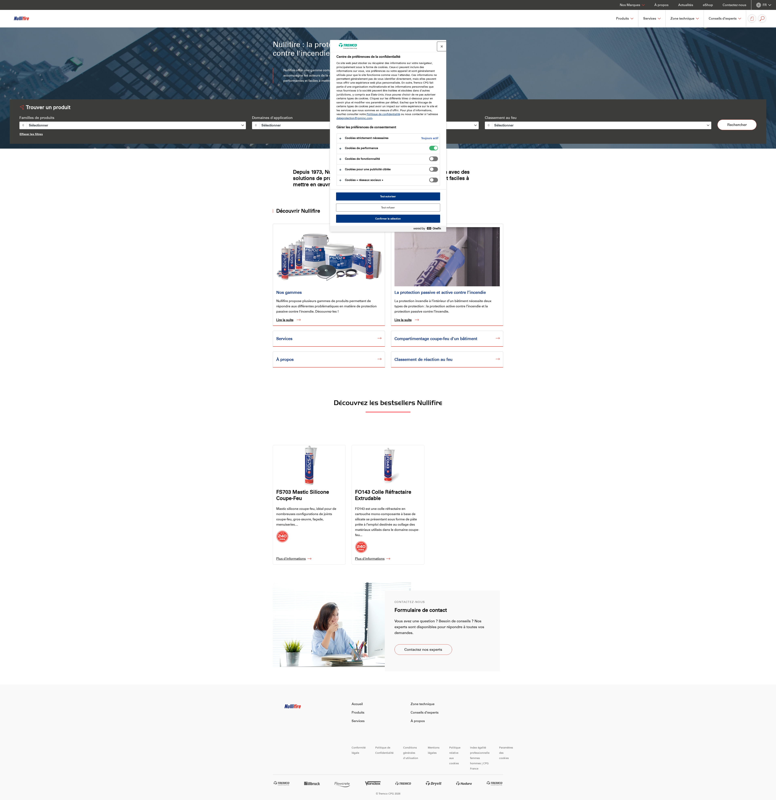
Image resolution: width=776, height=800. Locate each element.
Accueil (357, 704)
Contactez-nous (734, 5)
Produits (358, 712)
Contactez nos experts (423, 649)
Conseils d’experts (425, 712)
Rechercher (737, 125)
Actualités (685, 5)
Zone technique (422, 704)
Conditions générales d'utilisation (410, 753)
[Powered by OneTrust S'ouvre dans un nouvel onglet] (428, 229)
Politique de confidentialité (383, 114)
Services (358, 721)
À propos (661, 5)
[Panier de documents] (752, 18)
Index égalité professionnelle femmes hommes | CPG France (479, 758)
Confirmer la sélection (388, 218)
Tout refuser (388, 207)
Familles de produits (36, 117)
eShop (708, 5)
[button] (624, 18)
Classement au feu (501, 117)
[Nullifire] (24, 18)
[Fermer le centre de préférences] (441, 46)
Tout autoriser (388, 196)
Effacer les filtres (31, 134)
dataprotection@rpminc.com (354, 118)
